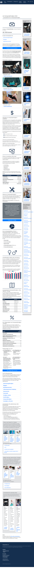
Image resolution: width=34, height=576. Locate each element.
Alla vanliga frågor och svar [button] (12, 370)
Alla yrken (5, 2)
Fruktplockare (7, 483)
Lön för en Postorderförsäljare (27, 289)
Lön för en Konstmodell (26, 254)
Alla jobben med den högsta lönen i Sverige (11, 452)
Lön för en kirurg (12, 529)
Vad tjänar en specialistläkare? (12, 439)
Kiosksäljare (6, 485)
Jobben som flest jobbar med (26, 71)
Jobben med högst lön (8, 76)
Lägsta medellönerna (8, 106)
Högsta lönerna (20, 2)
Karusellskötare (7, 487)
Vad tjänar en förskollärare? (26, 200)
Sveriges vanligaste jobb (8, 89)
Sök (32, 1)
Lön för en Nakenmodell (26, 286)
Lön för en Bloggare (26, 214)
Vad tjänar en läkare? (26, 120)
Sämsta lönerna (24, 2)
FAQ (28, 1)
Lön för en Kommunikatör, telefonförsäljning (27, 251)
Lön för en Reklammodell (26, 292)
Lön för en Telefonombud (26, 299)
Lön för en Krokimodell (26, 261)
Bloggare (5, 39)
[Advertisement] (17, 9)
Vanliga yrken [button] (16, 1)
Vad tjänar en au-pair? (18, 473)
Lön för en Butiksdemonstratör (27, 218)
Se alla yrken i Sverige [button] (12, 220)
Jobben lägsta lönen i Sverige (27, 52)
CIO (5, 447)
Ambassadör (7, 445)
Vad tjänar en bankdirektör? (5, 438)
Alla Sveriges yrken (6, 550)
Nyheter (4, 551)
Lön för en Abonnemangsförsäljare (27, 211)
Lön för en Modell (26, 283)
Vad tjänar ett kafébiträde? (5, 474)
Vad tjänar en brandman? (26, 136)
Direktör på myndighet (8, 449)
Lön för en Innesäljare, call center (27, 243)
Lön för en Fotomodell (26, 228)
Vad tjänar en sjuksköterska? (27, 184)
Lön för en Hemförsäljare (26, 236)
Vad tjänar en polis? (26, 104)
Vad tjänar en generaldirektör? (18, 439)
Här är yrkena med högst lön (27, 34)
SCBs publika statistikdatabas (15, 536)
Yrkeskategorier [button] (9, 1)
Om (30, 1)
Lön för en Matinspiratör (26, 267)
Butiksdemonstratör (7, 41)
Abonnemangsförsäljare (8, 37)
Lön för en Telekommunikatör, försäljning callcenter (27, 306)
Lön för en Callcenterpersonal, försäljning (27, 221)
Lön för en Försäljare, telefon (26, 232)
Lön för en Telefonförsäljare (27, 295)
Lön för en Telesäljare (26, 311)
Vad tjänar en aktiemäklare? (26, 168)
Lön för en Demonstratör (26, 225)
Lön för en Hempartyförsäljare (27, 239)
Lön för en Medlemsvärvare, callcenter (27, 271)
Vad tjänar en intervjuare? (12, 476)
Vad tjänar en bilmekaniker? (26, 88)
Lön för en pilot (5, 528)
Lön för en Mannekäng (26, 264)
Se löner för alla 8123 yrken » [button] (12, 48)
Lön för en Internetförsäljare (27, 247)
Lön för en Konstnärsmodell (27, 258)
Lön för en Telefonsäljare (26, 302)
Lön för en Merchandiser (26, 279)
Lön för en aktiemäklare (18, 529)
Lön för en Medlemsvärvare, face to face (27, 276)
